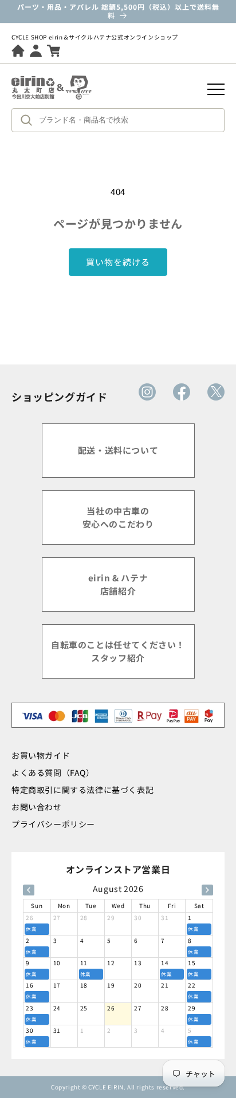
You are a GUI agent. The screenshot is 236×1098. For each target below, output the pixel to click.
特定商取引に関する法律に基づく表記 (82, 789)
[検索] (29, 120)
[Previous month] (28, 890)
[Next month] (207, 890)
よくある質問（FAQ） (53, 772)
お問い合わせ (36, 806)
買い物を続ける (118, 262)
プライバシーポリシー (53, 824)
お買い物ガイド (40, 755)
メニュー (216, 89)
